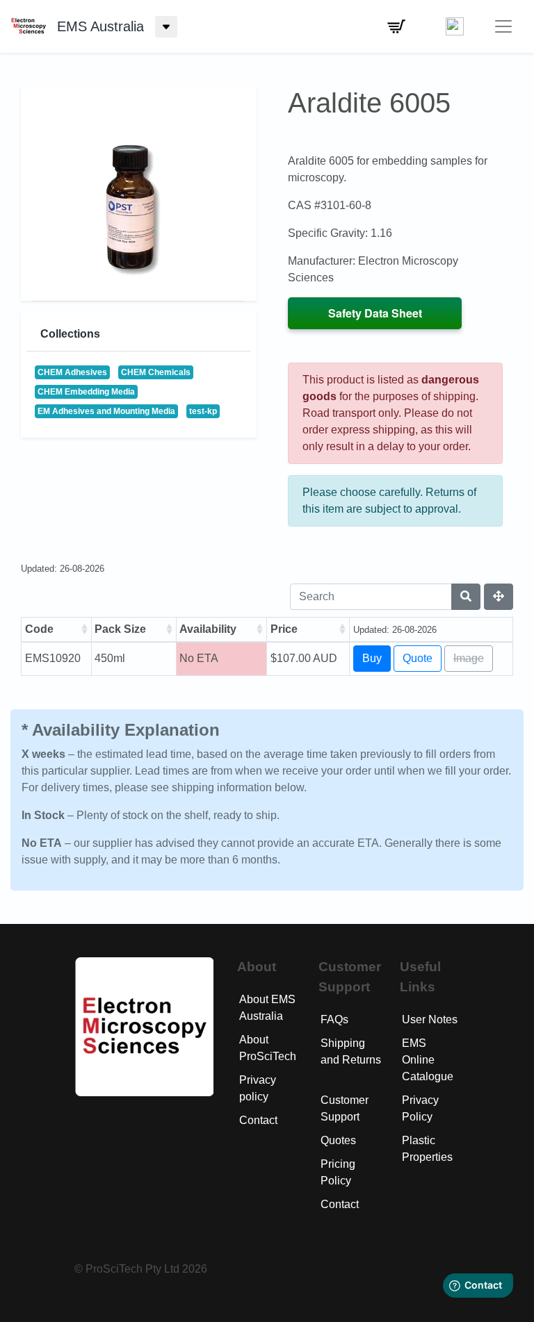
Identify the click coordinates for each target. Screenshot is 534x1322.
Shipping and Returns (351, 1051)
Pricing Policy (338, 1172)
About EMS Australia (267, 1007)
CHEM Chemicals (156, 372)
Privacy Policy (420, 1108)
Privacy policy (257, 1088)
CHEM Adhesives (72, 372)
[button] (396, 26)
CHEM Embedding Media (86, 392)
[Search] (465, 597)
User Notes (430, 1019)
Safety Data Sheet (375, 313)
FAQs (334, 1019)
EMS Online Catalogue (427, 1059)
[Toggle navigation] (503, 26)
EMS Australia (100, 26)
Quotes (338, 1140)
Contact (258, 1120)
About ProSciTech (267, 1048)
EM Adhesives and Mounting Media (106, 411)
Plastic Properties (427, 1148)
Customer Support (345, 1108)
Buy (372, 658)
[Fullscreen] (498, 597)
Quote (417, 658)
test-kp (203, 411)
